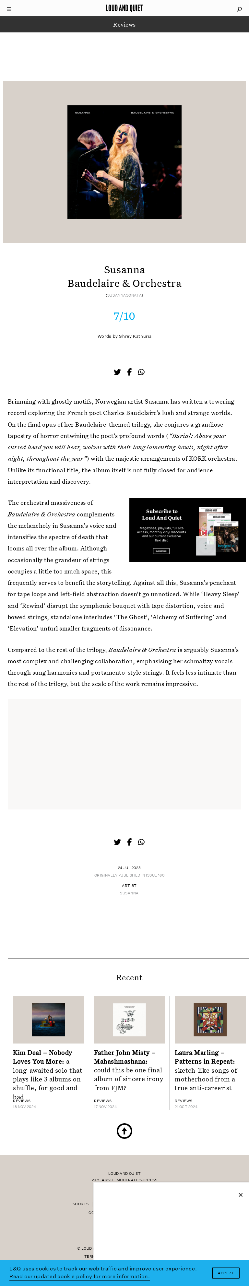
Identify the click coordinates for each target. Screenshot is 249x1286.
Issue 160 (155, 875)
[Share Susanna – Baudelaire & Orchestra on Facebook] (130, 373)
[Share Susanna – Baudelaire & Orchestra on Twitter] (118, 373)
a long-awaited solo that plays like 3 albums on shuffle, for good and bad (48, 1074)
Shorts (81, 1204)
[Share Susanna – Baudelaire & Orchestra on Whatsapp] (141, 372)
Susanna (129, 893)
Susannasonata (124, 295)
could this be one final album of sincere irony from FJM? (128, 1070)
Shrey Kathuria (135, 336)
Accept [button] (226, 1273)
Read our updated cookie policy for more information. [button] (79, 1276)
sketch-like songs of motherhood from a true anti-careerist (206, 1070)
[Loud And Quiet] (124, 8)
